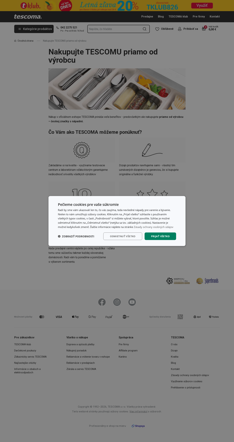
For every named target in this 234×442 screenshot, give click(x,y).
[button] (76, 236)
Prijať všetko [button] (160, 236)
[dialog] (117, 221)
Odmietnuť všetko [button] (122, 236)
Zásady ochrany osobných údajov (153, 226)
